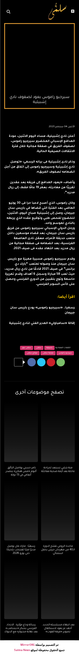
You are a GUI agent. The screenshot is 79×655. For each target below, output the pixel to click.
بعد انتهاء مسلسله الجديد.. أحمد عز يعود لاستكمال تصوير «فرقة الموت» (58, 628)
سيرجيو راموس (65, 353)
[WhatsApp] (60, 362)
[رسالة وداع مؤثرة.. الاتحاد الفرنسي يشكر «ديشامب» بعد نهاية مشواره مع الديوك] (21, 589)
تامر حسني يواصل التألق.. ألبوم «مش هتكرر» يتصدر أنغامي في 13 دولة (21, 471)
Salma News (22, 650)
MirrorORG (27, 645)
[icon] (41, 12)
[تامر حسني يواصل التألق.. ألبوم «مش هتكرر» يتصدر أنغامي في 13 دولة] (21, 431)
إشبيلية (49, 348)
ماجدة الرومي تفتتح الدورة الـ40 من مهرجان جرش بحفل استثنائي (58, 550)
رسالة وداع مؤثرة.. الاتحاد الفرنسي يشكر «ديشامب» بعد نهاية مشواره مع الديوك (21, 628)
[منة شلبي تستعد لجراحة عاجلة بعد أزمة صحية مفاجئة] (58, 431)
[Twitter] (41, 362)
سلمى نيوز (26, 348)
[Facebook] (31, 362)
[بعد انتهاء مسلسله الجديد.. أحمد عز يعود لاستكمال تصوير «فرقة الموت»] (58, 589)
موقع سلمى (32, 353)
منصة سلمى (48, 353)
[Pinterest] (51, 362)
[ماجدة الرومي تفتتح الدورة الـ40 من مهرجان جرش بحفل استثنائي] (58, 510)
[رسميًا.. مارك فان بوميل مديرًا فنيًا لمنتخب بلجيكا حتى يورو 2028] (21, 510)
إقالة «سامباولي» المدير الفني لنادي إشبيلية (42, 323)
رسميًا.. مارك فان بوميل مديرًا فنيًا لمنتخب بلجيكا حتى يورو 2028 (21, 550)
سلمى (38, 348)
